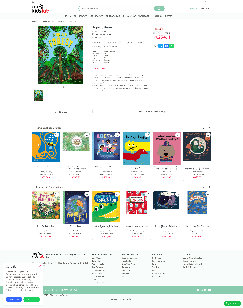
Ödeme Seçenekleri (190, 261)
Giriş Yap (205, 8)
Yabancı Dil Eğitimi (99, 273)
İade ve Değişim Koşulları (192, 258)
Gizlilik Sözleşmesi (189, 267)
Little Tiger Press (128, 264)
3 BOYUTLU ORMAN (112, 42)
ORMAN (140, 42)
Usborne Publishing (129, 258)
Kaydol (193, 8)
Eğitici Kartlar (97, 279)
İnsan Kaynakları (158, 261)
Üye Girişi (155, 267)
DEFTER (168, 16)
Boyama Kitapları (99, 282)
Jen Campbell (197, 172)
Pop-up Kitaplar (98, 264)
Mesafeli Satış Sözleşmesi (192, 264)
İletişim (155, 264)
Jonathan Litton (106, 231)
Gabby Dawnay (46, 172)
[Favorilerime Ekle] (56, 134)
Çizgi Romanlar (98, 267)
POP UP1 (97, 46)
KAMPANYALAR (129, 16)
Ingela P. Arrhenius (197, 231)
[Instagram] (206, 290)
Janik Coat (167, 172)
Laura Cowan (46, 231)
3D (124, 42)
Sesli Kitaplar (97, 258)
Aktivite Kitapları (98, 270)
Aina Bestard (76, 172)
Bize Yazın (234, 303)
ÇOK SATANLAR (113, 16)
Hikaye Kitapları (98, 276)
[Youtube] (209, 290)
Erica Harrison (106, 172)
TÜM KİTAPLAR (80, 16)
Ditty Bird (125, 273)
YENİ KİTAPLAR (96, 16)
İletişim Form (37, 2)
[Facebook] (198, 290)
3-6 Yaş (114, 46)
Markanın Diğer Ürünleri (48, 127)
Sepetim (155, 270)
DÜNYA (131, 42)
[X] (202, 290)
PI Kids (124, 276)
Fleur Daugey (100, 31)
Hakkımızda (156, 258)
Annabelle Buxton (76, 231)
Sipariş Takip (157, 276)
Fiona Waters (167, 231)
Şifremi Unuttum (158, 273)
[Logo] (41, 8)
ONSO (129, 299)
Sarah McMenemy (137, 231)
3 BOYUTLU (98, 42)
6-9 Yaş (105, 46)
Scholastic (126, 267)
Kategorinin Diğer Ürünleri (49, 187)
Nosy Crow (126, 270)
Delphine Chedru (136, 172)
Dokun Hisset (97, 261)
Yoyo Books (126, 261)
